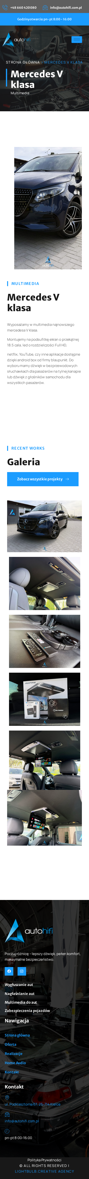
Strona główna (17, 1035)
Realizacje (14, 1053)
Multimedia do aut (21, 1002)
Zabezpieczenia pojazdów (27, 1010)
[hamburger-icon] (76, 39)
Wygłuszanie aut (19, 984)
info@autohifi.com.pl (22, 1121)
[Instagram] (22, 971)
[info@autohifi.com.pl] (7, 1114)
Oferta (10, 1044)
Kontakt (12, 1072)
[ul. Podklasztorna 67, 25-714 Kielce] (7, 1097)
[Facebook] (9, 971)
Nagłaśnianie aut (19, 993)
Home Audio (15, 1063)
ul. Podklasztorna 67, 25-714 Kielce (33, 1104)
